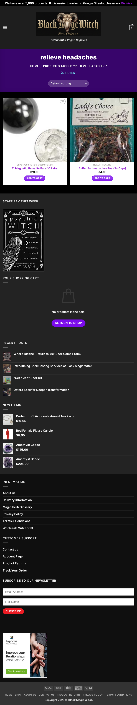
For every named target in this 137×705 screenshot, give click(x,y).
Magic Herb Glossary (17, 507)
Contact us (10, 549)
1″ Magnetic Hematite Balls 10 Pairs (34, 168)
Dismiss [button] (126, 3)
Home (34, 66)
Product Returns (14, 563)
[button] (5, 27)
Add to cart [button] (35, 178)
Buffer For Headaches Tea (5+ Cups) (102, 168)
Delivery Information (17, 500)
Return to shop (68, 323)
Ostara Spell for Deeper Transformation (41, 390)
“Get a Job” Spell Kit (28, 378)
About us (9, 493)
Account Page (13, 556)
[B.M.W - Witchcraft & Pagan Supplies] (69, 24)
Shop (18, 694)
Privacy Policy (13, 514)
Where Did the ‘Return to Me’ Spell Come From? (47, 354)
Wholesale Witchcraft (18, 528)
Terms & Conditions (16, 521)
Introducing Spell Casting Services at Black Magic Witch (53, 366)
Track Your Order (15, 570)
